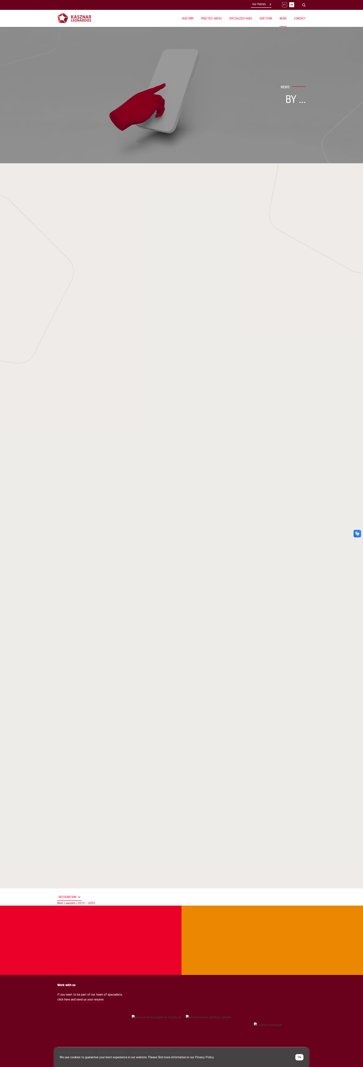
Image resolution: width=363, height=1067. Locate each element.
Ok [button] (299, 1057)
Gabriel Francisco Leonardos (89, 242)
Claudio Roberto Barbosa (86, 228)
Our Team (266, 18)
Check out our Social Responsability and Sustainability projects (79, 921)
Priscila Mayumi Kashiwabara (89, 221)
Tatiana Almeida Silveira (85, 263)
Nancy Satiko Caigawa (169, 260)
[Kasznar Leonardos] (74, 18)
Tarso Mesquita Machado (86, 256)
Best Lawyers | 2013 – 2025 (76, 903)
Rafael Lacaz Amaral (83, 235)
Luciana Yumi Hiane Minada (172, 293)
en (291, 5)
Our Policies (259, 4)
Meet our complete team (272, 921)
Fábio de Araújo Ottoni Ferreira (176, 314)
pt (284, 5)
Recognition (67, 897)
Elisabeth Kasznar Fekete (101, 249)
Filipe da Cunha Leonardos (172, 267)
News (283, 18)
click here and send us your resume (80, 999)
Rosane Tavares (164, 307)
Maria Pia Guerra (165, 300)
